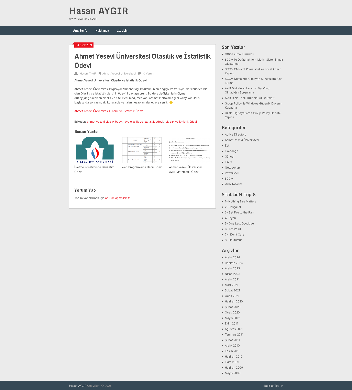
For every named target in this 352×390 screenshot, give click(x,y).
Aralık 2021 (232, 279)
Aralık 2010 (232, 345)
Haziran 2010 (234, 356)
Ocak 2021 (232, 296)
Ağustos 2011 (234, 329)
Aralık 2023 (232, 268)
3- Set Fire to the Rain (239, 212)
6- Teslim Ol (233, 229)
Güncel (229, 156)
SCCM (229, 178)
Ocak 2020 (232, 312)
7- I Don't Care (234, 234)
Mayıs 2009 (233, 373)
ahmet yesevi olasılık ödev (104, 121)
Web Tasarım (233, 184)
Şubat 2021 (232, 290)
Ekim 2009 (232, 362)
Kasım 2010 (232, 351)
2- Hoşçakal (233, 207)
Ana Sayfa (80, 30)
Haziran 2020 (234, 301)
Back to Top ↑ (273, 385)
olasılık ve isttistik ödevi (181, 121)
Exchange (231, 151)
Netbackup (232, 167)
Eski (227, 145)
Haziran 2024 (234, 262)
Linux (228, 162)
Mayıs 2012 (232, 318)
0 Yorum (148, 73)
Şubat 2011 (232, 340)
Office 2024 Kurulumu (239, 54)
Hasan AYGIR (98, 10)
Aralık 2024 (232, 257)
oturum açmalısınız (117, 198)
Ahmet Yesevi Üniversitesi (119, 73)
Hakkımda (102, 30)
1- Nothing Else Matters (240, 201)
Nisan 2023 (232, 274)
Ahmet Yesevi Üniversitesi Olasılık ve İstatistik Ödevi (108, 111)
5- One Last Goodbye (239, 223)
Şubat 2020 (233, 307)
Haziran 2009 (234, 367)
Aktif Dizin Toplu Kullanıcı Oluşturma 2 (250, 98)
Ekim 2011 (231, 323)
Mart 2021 (231, 285)
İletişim (122, 30)
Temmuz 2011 (234, 334)
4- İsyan (230, 218)
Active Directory (235, 134)
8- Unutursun (233, 240)
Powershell (232, 173)
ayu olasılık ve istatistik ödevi (143, 121)
